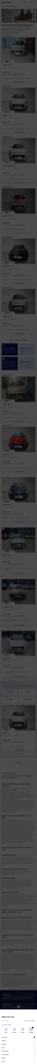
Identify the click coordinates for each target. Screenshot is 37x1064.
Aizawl (3, 1058)
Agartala (4, 1044)
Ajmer (3, 1061)
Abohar (4, 1040)
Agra (3, 1047)
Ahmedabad (5, 1051)
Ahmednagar (5, 1054)
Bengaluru (4, 1037)
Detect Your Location (30, 1020)
